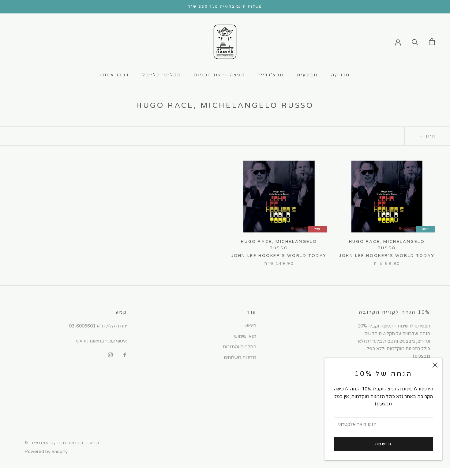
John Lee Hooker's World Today (386, 255)
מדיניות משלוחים (240, 357)
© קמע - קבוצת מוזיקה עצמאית (61, 443)
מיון (430, 136)
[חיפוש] (415, 41)
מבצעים (307, 75)
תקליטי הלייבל (161, 75)
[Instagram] (110, 355)
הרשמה (383, 444)
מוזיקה (340, 75)
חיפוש (250, 325)
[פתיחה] (432, 41)
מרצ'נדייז (271, 75)
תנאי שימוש (245, 336)
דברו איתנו (114, 75)
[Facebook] (124, 355)
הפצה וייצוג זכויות (219, 75)
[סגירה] (435, 365)
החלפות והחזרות (239, 346)
